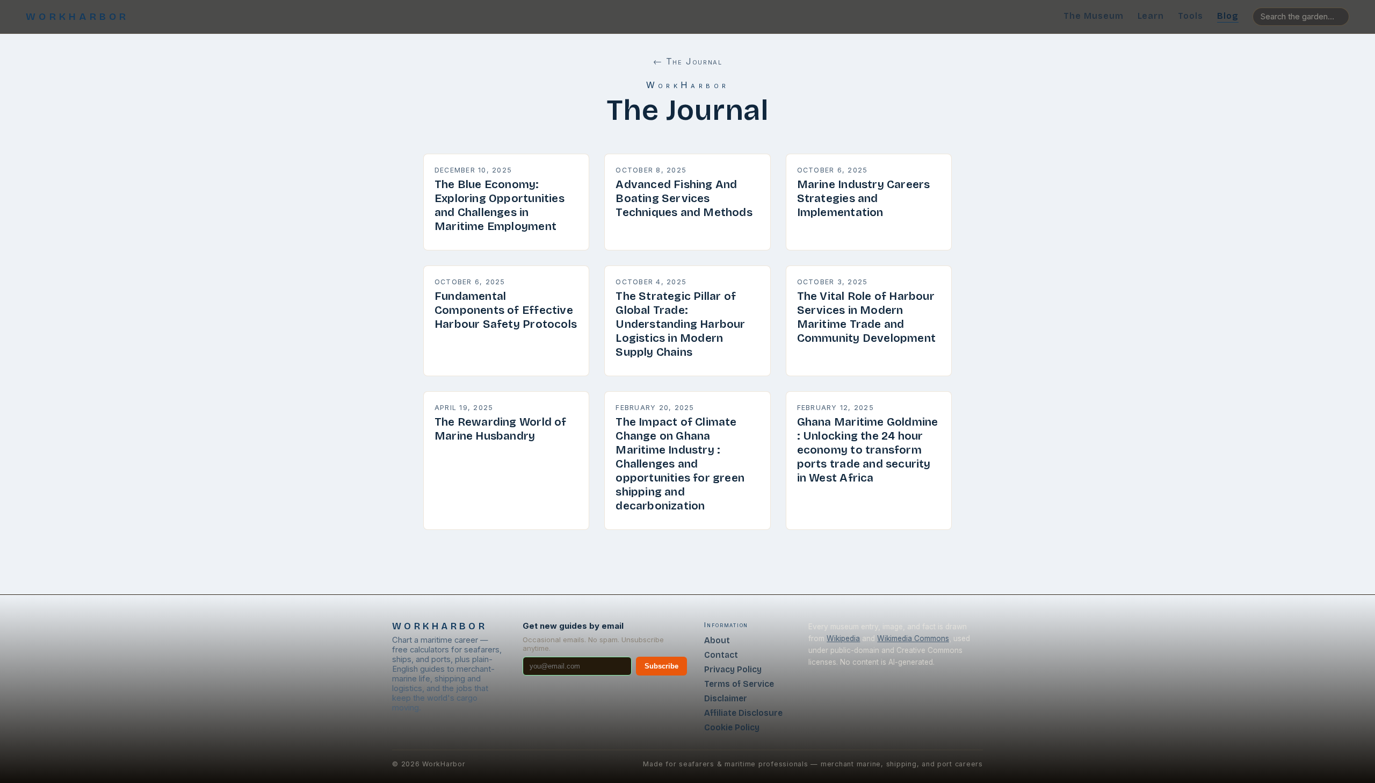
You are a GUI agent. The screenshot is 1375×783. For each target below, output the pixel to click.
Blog (1228, 16)
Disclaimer (725, 698)
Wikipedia (843, 638)
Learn (1151, 16)
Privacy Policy (733, 669)
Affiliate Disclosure (743, 713)
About (717, 640)
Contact (721, 655)
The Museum (1093, 16)
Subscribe (661, 666)
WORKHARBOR (77, 17)
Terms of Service (739, 684)
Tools (1190, 16)
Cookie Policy (731, 727)
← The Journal (687, 61)
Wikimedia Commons (913, 638)
